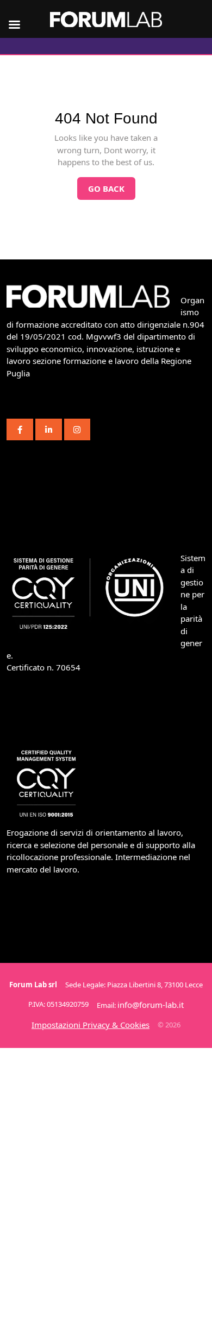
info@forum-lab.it (150, 1004)
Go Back (111, 185)
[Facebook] (20, 429)
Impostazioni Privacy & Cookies (90, 1024)
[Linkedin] (48, 429)
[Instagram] (77, 429)
